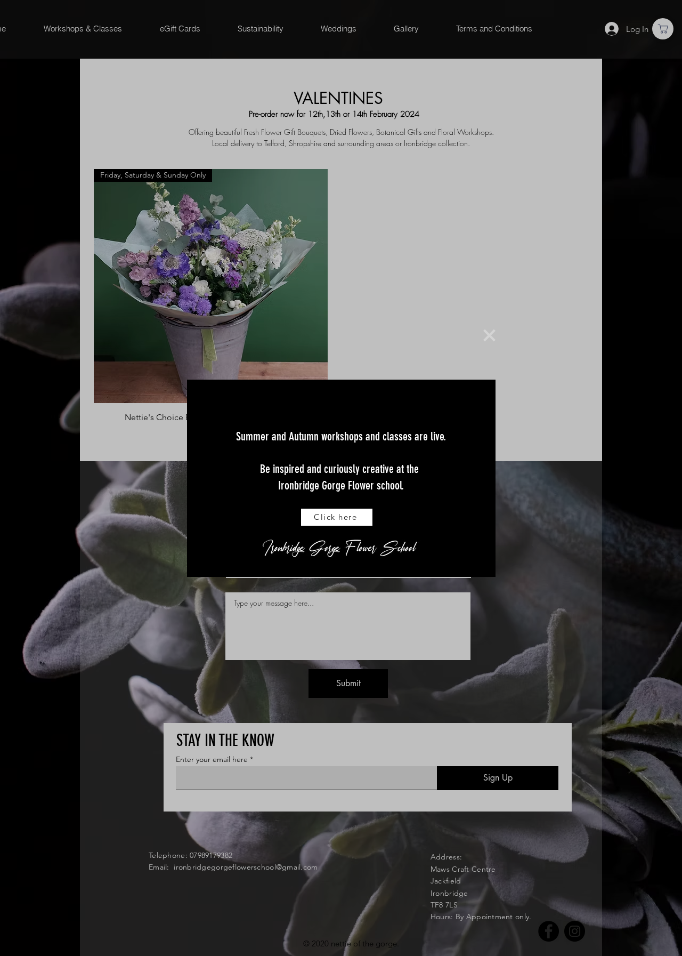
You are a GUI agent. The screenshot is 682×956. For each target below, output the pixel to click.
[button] (489, 335)
